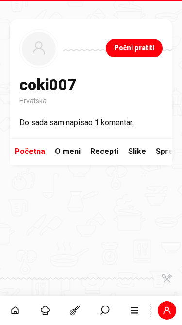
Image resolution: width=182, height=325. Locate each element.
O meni (68, 151)
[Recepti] (75, 310)
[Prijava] (167, 310)
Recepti (104, 151)
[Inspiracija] (45, 310)
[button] (105, 310)
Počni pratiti (134, 48)
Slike (137, 151)
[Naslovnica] (15, 310)
